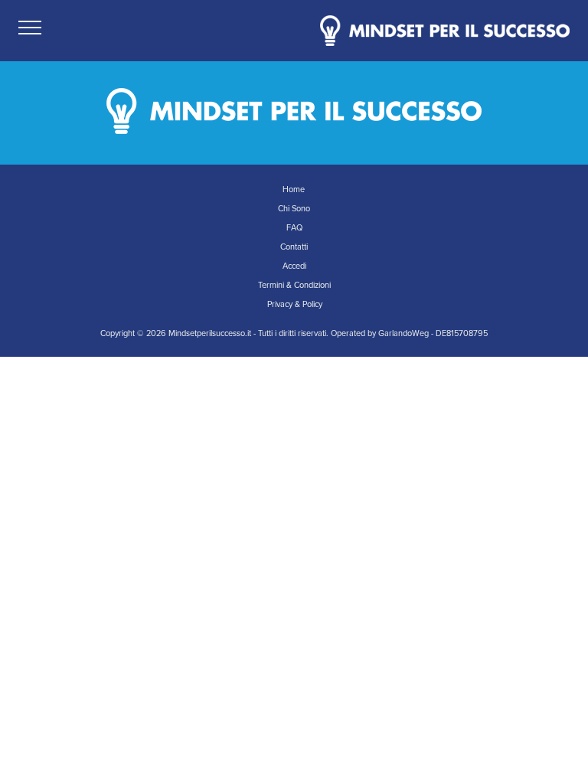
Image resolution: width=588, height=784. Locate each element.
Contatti (294, 247)
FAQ (294, 228)
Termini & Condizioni (294, 285)
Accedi (294, 266)
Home (294, 189)
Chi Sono (294, 209)
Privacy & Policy (294, 304)
